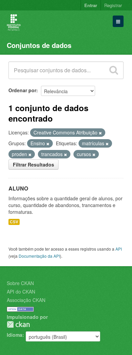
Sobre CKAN (20, 283)
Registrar (113, 5)
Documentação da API (39, 256)
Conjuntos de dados (39, 45)
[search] (113, 70)
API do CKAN (21, 291)
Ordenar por (22, 90)
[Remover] (100, 132)
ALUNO (18, 188)
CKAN (18, 324)
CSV (14, 222)
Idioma (14, 334)
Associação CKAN (26, 300)
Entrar (90, 5)
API (118, 249)
